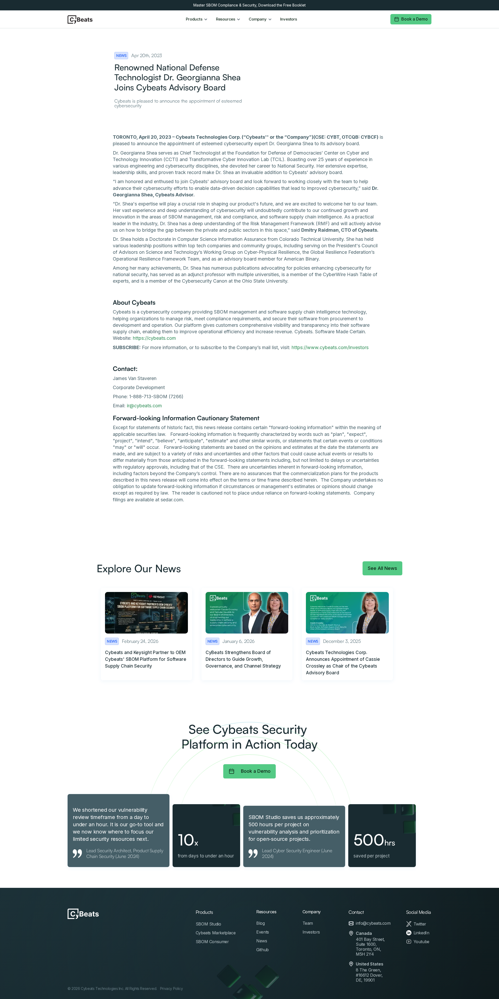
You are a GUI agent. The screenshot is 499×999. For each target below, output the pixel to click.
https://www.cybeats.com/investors (330, 347)
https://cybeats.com (154, 338)
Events (262, 932)
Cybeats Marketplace (215, 932)
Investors (288, 19)
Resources (266, 911)
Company (312, 911)
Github (262, 949)
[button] (196, 19)
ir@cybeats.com (144, 405)
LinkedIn (421, 932)
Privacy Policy (171, 988)
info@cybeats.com (373, 923)
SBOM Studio (208, 924)
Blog (260, 923)
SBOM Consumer (212, 941)
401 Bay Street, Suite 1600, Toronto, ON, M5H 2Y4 (370, 947)
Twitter (419, 924)
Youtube (421, 941)
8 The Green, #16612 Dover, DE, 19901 (369, 975)
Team (308, 923)
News (261, 940)
